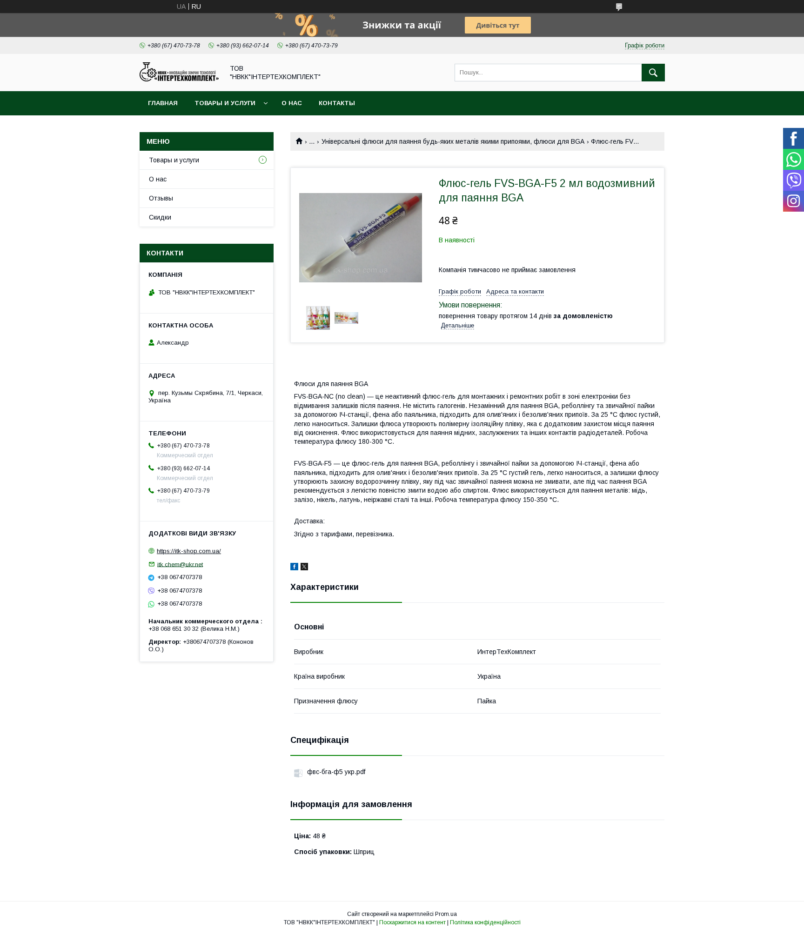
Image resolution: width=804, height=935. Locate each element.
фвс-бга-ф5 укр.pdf (336, 771)
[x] (304, 568)
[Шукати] (653, 72)
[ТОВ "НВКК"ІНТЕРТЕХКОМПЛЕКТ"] (179, 79)
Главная (163, 103)
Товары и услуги (224, 103)
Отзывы (161, 198)
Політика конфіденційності (485, 922)
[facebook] (294, 568)
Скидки (160, 217)
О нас (291, 103)
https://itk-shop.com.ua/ (189, 551)
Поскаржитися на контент (412, 922)
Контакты (337, 103)
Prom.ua (446, 914)
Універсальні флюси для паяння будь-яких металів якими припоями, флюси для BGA (453, 141)
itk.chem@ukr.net (180, 564)
